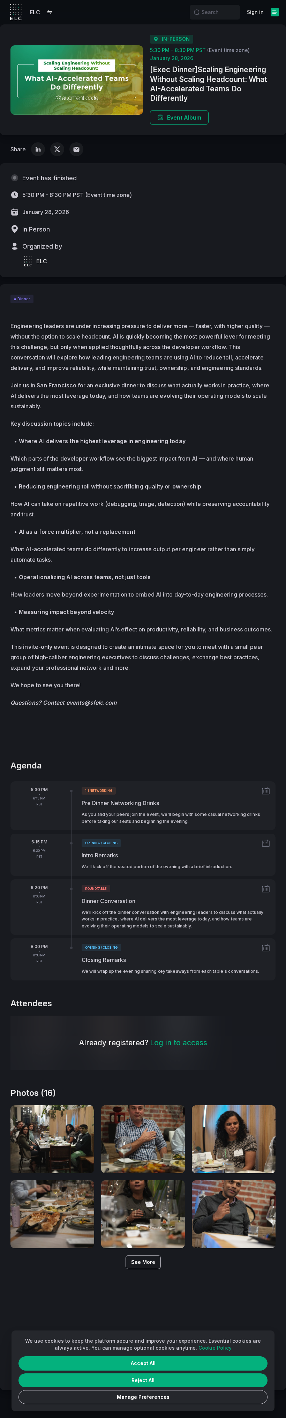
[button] (49, 12)
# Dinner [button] (22, 298)
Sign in (255, 12)
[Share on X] (57, 149)
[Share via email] (76, 149)
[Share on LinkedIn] (38, 149)
